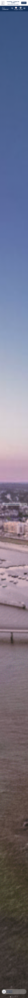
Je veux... (21, 10)
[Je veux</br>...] (21, 8)
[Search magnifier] (25, 504)
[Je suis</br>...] (16, 8)
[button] (24, 8)
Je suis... (16, 10)
